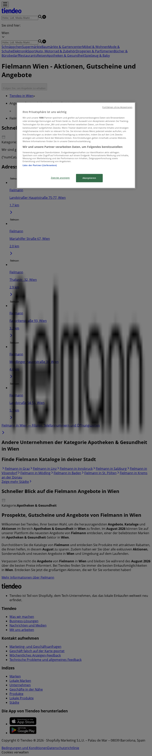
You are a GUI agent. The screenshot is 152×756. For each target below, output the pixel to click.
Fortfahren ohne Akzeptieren (117, 107)
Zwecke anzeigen (60, 177)
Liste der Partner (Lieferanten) (40, 165)
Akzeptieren (89, 178)
